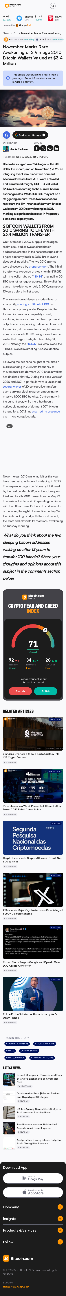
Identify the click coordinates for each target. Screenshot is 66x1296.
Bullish (46, 691)
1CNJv (32, 344)
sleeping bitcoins (42, 1057)
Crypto (10, 1050)
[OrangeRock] (24, 25)
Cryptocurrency (15, 1057)
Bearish (20, 691)
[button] (44, 135)
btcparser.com (38, 266)
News (6, 33)
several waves (12, 386)
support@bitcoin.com (16, 1286)
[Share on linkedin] (56, 148)
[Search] (53, 6)
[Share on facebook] (37, 148)
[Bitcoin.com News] (13, 6)
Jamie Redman (19, 149)
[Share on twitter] (43, 148)
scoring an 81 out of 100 (33, 304)
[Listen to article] (6, 135)
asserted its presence (46, 411)
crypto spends (29, 1050)
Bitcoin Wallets (44, 1043)
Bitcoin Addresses (17, 1043)
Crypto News (15, 33)
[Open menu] (60, 6)
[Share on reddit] (50, 148)
